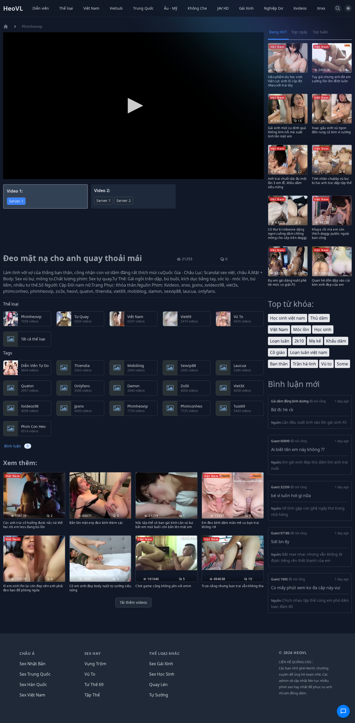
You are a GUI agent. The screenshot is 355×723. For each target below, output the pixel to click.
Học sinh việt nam (287, 318)
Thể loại (66, 8)
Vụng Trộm (95, 664)
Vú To (89, 674)
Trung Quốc (143, 8)
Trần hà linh (304, 364)
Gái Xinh (246, 8)
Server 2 (123, 200)
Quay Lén (158, 684)
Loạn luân (279, 341)
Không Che (197, 8)
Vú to (326, 364)
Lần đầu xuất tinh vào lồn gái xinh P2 (314, 422)
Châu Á (27, 653)
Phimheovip (32, 26)
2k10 (299, 341)
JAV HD (223, 8)
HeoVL (13, 8)
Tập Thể (92, 695)
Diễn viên (40, 8)
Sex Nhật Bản (32, 664)
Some (342, 364)
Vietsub (116, 8)
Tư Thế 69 (93, 684)
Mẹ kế (315, 341)
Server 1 (16, 201)
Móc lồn (301, 329)
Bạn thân (279, 364)
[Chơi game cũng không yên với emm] (166, 553)
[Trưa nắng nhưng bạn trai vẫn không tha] (233, 553)
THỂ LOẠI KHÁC (164, 653)
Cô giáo (277, 352)
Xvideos (300, 8)
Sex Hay (92, 653)
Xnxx (321, 8)
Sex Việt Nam (32, 695)
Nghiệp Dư (273, 8)
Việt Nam (91, 8)
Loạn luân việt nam (308, 352)
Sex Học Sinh (161, 674)
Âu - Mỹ (170, 8)
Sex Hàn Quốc (33, 684)
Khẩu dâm (336, 341)
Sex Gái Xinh (161, 664)
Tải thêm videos (133, 602)
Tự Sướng (158, 695)
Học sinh (322, 329)
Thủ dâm (319, 318)
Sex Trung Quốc (35, 674)
